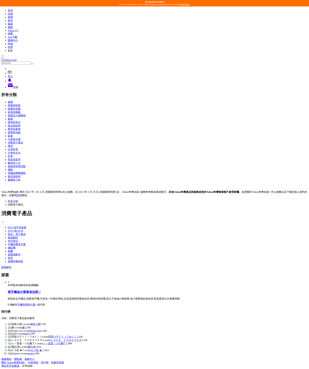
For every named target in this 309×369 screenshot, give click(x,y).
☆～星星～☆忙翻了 (54, 343)
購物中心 (13, 40)
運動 (10, 27)
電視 (10, 258)
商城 (10, 43)
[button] (158, 51)
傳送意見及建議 (10, 365)
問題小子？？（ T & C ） (62, 336)
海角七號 (35, 324)
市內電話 (13, 241)
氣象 (10, 24)
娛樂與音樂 (14, 108)
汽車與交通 (14, 139)
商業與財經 (14, 105)
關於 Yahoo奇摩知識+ (13, 362)
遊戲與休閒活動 (17, 166)
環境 (10, 146)
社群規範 (33, 362)
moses (30, 353)
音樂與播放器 (15, 261)
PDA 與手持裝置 (17, 227)
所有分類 (13, 201)
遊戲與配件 (14, 254)
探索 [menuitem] (3, 267)
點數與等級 (57, 362)
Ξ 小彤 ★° (37, 350)
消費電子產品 (15, 142)
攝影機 (11, 247)
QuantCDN (185, 4)
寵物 (10, 119)
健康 (10, 102)
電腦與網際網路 (17, 173)
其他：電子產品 (17, 234)
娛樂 (10, 33)
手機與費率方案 (17, 244)
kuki (26, 333)
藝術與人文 (14, 163)
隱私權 (18, 359)
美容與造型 (14, 159)
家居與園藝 (14, 112)
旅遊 (10, 135)
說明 (19, 195)
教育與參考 (14, 129)
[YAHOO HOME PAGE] (9, 59)
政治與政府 (14, 125)
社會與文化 (14, 152)
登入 (10, 76)
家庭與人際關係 (17, 115)
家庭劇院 (13, 237)
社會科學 (13, 149)
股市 (10, 20)
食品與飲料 (14, 176)
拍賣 (10, 47)
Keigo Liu (35, 330)
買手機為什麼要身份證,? (24, 292)
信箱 (10, 13)
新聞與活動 (14, 132)
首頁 (10, 10)
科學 (10, 156)
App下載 (12, 37)
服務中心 (29, 359)
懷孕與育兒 (14, 122)
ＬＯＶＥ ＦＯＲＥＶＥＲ (66, 340)
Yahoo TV (13, 30)
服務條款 (6, 359)
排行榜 (45, 362)
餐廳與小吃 (14, 179)
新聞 (10, 17)
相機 (10, 251)
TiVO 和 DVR (15, 231)
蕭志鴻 (31, 346)
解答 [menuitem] (9, 267)
